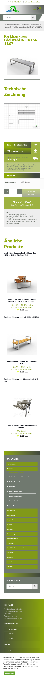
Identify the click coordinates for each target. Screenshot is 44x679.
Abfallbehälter (11, 510)
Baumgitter (10, 529)
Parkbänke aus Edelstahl (16, 472)
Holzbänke (12, 486)
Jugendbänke (13, 505)
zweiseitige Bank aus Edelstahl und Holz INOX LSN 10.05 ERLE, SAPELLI (20, 254)
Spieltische (10, 552)
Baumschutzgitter (12, 534)
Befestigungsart (11, 182)
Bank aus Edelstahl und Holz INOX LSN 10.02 (21, 317)
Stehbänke (10, 566)
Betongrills (10, 557)
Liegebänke (10, 543)
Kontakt (11, 638)
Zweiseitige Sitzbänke (15, 501)
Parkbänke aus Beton (15, 491)
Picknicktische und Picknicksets (17, 548)
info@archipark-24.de (32, 2)
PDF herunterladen (15, 151)
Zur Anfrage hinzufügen (31, 192)
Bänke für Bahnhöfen (15, 496)
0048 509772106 (15, 2)
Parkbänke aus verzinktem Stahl (19, 477)
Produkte (16, 25)
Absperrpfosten (11, 520)
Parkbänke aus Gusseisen (17, 481)
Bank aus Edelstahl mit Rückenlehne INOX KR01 (22, 426)
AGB (9, 650)
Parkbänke (25, 25)
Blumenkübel (11, 515)
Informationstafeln (12, 538)
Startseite (8, 25)
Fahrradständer (11, 464)
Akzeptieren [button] (9, 673)
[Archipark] (16, 8)
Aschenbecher (11, 562)
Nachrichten (12, 629)
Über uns (11, 634)
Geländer (9, 524)
